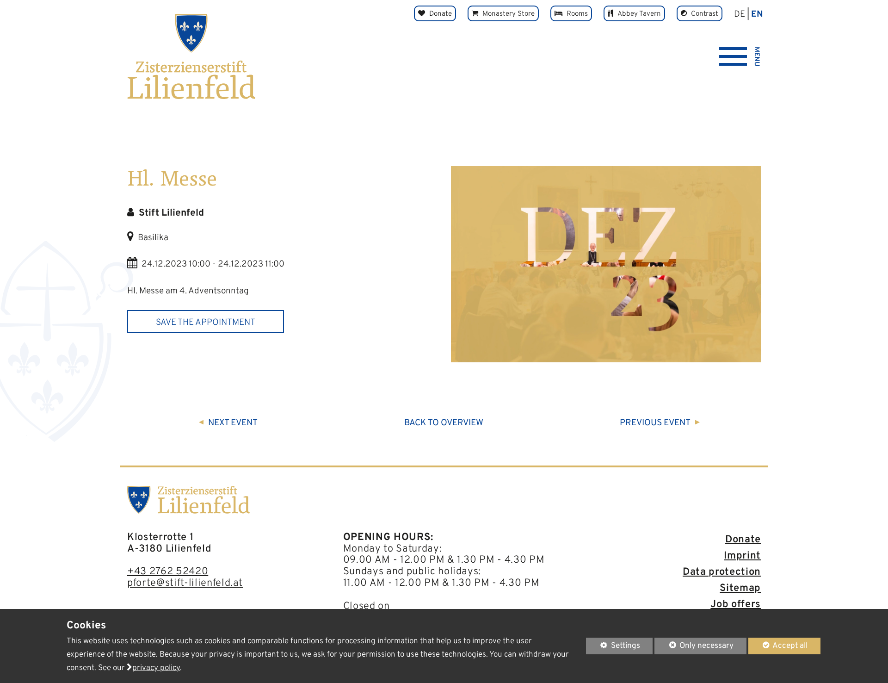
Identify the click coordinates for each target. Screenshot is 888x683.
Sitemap (740, 588)
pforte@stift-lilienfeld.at (185, 583)
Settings (613, 647)
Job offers (735, 604)
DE (739, 14)
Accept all (778, 645)
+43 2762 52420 (167, 571)
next (233, 422)
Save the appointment (205, 322)
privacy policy (156, 668)
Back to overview (443, 422)
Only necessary (694, 645)
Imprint (742, 556)
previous (655, 422)
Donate (743, 540)
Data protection (722, 572)
